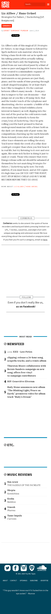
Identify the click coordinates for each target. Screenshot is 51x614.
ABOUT (5, 580)
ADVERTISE (44, 580)
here (45, 239)
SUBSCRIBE (34, 580)
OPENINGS (23, 580)
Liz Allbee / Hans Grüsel (26, 186)
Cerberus (6, 26)
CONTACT (13, 580)
